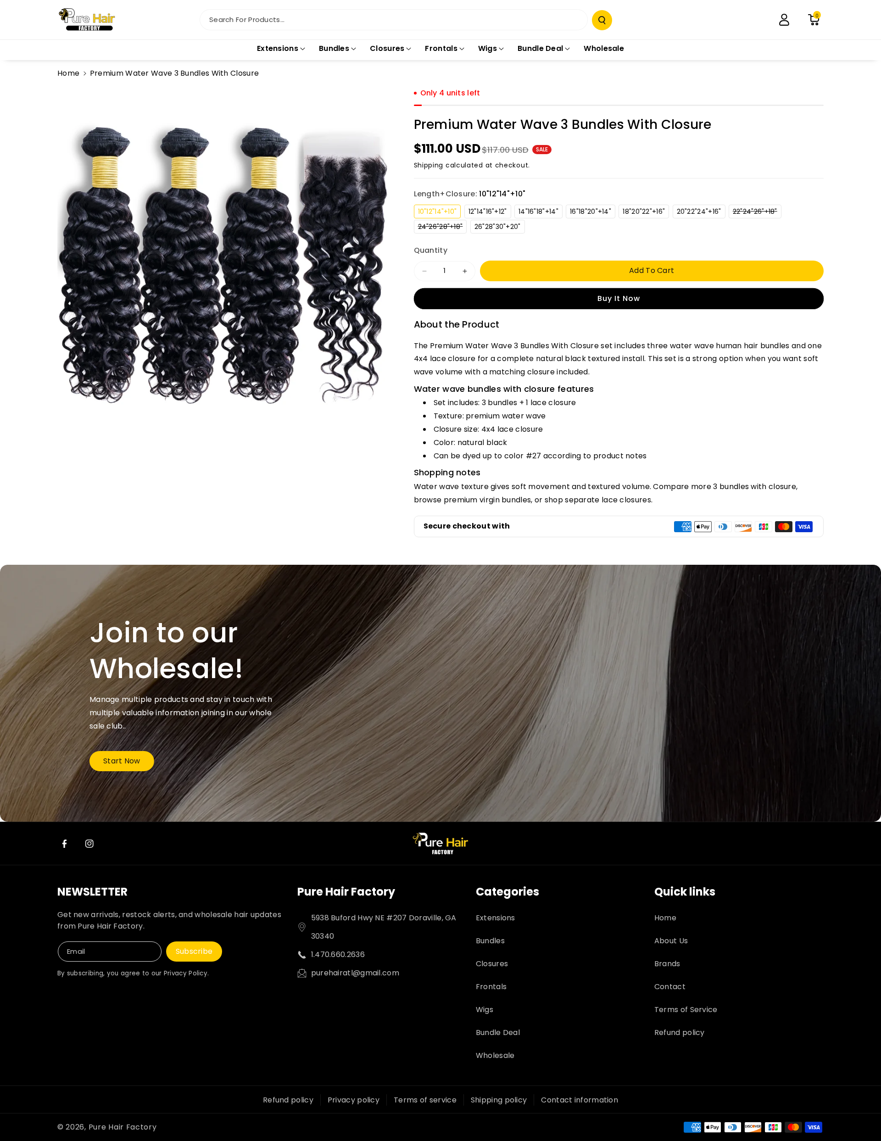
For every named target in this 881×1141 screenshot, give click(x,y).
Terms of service (425, 1100)
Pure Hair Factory (346, 891)
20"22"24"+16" (701, 212)
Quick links (684, 891)
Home (68, 73)
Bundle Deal (498, 1032)
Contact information (579, 1100)
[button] (813, 20)
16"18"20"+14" (592, 212)
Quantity (430, 250)
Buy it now (618, 298)
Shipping (429, 165)
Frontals (491, 986)
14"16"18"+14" (541, 212)
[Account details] (784, 20)
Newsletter (92, 891)
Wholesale (495, 1055)
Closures (492, 963)
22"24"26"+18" (757, 212)
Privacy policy (353, 1100)
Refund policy (679, 1032)
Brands (667, 963)
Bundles (490, 940)
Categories (507, 891)
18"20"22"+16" (646, 212)
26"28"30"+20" (499, 228)
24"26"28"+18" (442, 228)
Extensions (495, 918)
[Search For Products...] (602, 20)
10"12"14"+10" (439, 212)
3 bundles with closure (754, 486)
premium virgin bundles (487, 500)
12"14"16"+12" (489, 212)
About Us (671, 940)
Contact (670, 986)
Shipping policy (499, 1100)
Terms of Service (686, 1009)
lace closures (626, 500)
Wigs (484, 1009)
